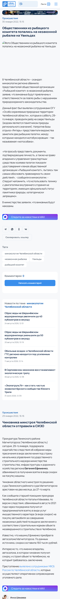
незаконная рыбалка (16, 259)
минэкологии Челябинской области (23, 253)
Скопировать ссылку (17, 237)
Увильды (37, 259)
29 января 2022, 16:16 (13, 415)
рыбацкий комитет (14, 264)
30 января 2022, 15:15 (13, 21)
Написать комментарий (30, 283)
